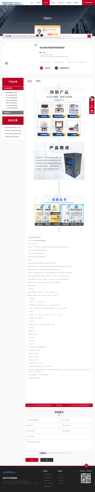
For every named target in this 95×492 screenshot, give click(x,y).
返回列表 (60, 405)
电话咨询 (92, 107)
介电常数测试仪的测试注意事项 (12, 136)
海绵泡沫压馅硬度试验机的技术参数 (13, 133)
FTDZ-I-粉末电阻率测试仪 (12, 97)
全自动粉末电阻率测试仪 (51, 23)
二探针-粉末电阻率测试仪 (12, 100)
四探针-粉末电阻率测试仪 (12, 102)
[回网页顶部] (91, 102)
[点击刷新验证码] (43, 453)
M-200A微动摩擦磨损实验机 (34, 36)
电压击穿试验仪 (48, 474)
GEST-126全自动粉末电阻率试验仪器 (80, 405)
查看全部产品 (7, 112)
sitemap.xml (35, 483)
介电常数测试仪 (48, 477)
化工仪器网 (10, 483)
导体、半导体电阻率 (49, 483)
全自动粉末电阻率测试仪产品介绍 (12, 127)
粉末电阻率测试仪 (40, 23)
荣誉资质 (61, 480)
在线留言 (69, 2)
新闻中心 (53, 2)
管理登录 (15, 483)
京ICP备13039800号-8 (27, 483)
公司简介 (61, 474)
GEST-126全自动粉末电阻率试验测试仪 (42, 405)
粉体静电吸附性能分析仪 (11, 92)
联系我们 (76, 2)
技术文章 (61, 2)
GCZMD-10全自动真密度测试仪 (20, 36)
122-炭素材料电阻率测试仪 (12, 108)
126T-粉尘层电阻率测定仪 (12, 105)
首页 (32, 2)
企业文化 (61, 477)
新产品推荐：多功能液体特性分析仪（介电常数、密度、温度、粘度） (14, 130)
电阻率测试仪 (47, 480)
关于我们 (38, 2)
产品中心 (46, 2)
